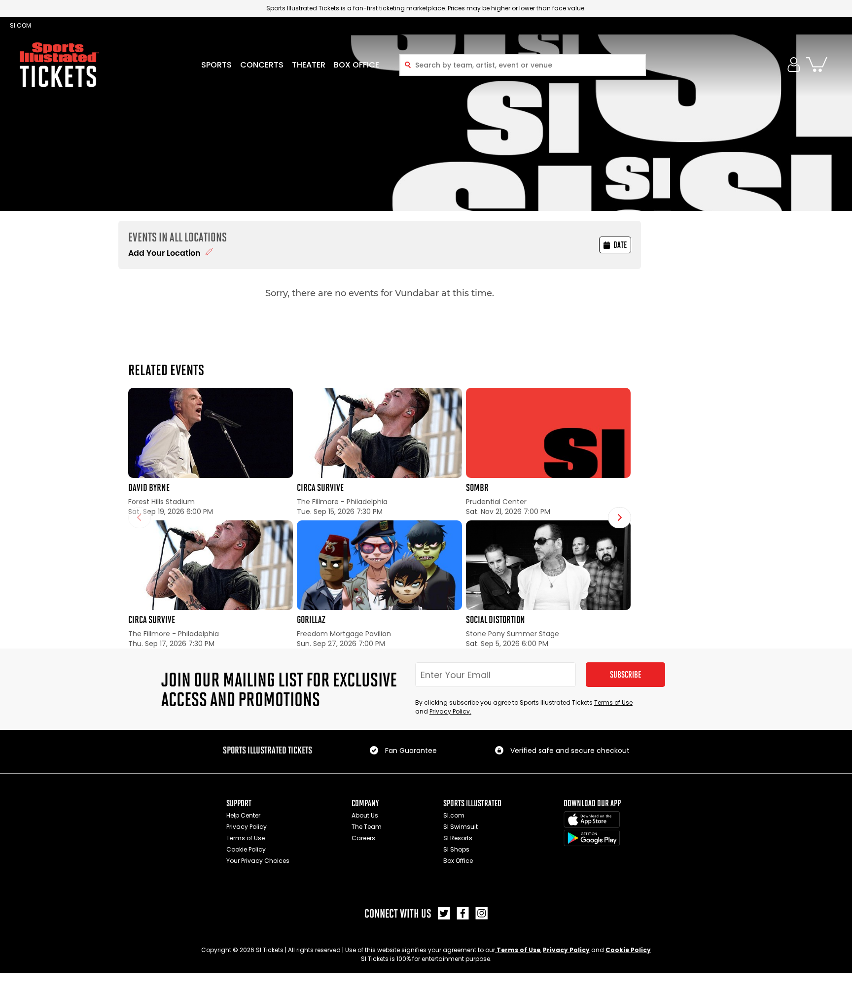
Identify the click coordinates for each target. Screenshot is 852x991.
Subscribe (625, 675)
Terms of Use (613, 702)
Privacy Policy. (450, 711)
